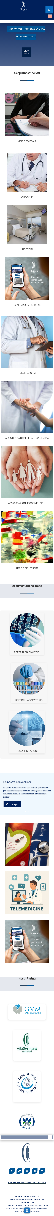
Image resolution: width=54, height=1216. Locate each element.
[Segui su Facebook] (12, 1171)
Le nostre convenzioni (17, 782)
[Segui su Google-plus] (19, 1171)
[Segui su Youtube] (42, 1171)
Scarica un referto (26, 36)
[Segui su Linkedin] (34, 1171)
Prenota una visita (35, 29)
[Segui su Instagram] (27, 1171)
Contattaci (15, 29)
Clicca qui (12, 804)
